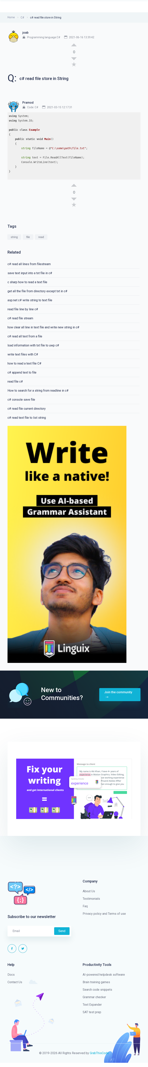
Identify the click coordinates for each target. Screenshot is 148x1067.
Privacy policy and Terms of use (104, 914)
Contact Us (15, 982)
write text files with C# (23, 354)
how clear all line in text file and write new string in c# (43, 327)
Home (11, 17)
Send (61, 931)
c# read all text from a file (25, 336)
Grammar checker (94, 997)
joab (25, 32)
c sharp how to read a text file (27, 282)
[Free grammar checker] (67, 544)
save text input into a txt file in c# (30, 273)
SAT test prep (92, 1012)
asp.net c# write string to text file (30, 300)
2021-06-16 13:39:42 (81, 37)
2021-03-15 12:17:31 (59, 107)
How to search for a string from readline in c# (38, 390)
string (14, 237)
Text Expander (92, 1004)
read (41, 237)
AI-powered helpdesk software (104, 974)
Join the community (118, 692)
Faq (85, 906)
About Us (89, 891)
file (28, 237)
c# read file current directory (27, 408)
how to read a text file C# (24, 363)
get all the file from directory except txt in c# (37, 291)
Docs (11, 974)
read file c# (15, 381)
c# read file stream (20, 318)
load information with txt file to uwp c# (33, 345)
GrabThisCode (99, 1053)
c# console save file (21, 399)
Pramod (28, 102)
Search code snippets (97, 989)
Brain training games (96, 982)
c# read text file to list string (27, 417)
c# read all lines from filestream (29, 264)
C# (22, 17)
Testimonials (91, 899)
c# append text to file (22, 372)
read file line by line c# (23, 309)
